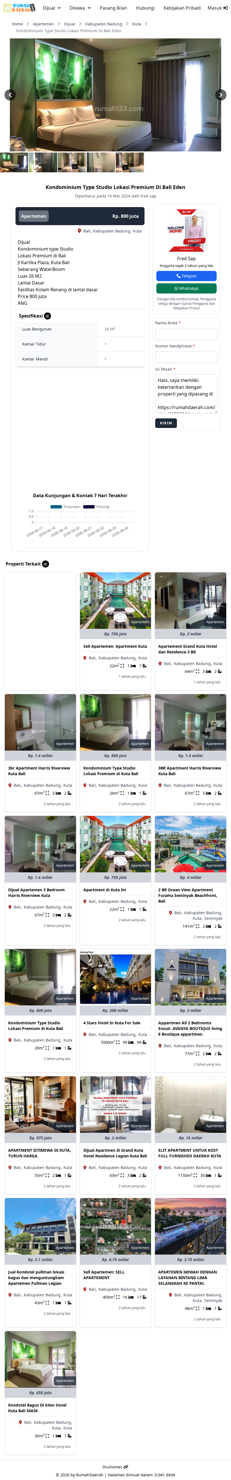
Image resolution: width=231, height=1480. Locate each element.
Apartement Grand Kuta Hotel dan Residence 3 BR (187, 649)
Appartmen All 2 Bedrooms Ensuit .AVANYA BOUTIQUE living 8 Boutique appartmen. (190, 1028)
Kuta (136, 24)
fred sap (186, 258)
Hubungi (145, 8)
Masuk (215, 8)
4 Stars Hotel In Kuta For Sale (111, 1022)
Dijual (69, 24)
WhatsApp (188, 288)
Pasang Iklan (113, 8)
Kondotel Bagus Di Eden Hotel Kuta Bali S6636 (37, 1407)
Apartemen (43, 24)
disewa (77, 8)
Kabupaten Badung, (112, 231)
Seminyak (213, 918)
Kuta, (198, 918)
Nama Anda (168, 322)
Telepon (189, 276)
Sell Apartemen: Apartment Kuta (115, 646)
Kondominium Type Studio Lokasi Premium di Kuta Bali (110, 770)
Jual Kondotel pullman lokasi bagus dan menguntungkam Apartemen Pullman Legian (36, 1277)
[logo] (19, 7)
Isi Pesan (165, 369)
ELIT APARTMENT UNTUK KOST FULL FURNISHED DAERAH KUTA (189, 1153)
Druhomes (113, 1467)
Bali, (87, 231)
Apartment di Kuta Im (104, 889)
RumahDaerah (89, 1474)
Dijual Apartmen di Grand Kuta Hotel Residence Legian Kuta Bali (115, 1153)
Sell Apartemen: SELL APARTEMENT (104, 1274)
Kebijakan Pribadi (182, 8)
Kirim (166, 423)
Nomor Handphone (175, 346)
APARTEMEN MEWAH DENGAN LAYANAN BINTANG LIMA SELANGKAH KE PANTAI (187, 1277)
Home (17, 24)
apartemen (33, 216)
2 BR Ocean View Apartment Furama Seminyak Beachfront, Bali (187, 895)
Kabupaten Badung (103, 24)
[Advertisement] (40, 607)
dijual (49, 8)
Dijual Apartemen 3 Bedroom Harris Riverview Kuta (36, 892)
